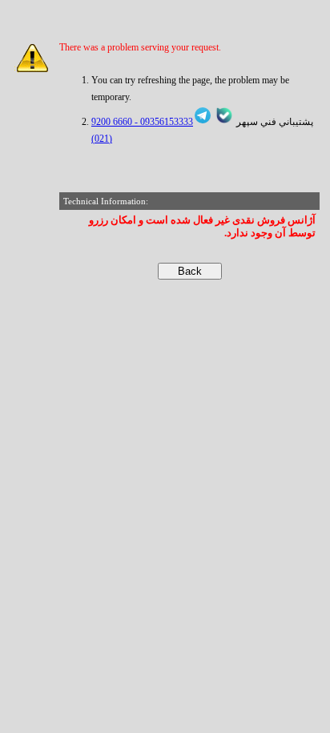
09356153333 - (162, 121)
